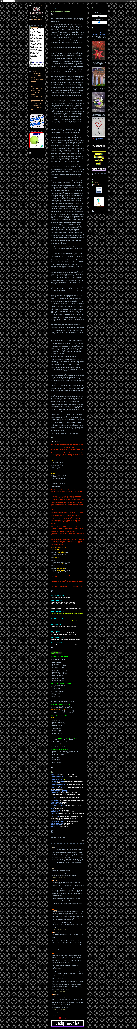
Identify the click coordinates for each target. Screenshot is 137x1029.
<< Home (54, 1015)
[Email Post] (83, 840)
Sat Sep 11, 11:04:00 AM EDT (59, 929)
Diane (55, 932)
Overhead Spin (57, 880)
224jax (55, 910)
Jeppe (55, 994)
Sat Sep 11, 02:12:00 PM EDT (59, 991)
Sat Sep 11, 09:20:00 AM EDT (59, 877)
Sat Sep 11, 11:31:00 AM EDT (59, 951)
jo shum (56, 954)
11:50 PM (65, 840)
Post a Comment (57, 1012)
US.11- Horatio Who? (36, 73)
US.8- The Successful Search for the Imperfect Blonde (37, 84)
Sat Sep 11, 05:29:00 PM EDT (59, 1009)
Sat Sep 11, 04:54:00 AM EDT (59, 866)
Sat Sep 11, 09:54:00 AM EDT (59, 907)
